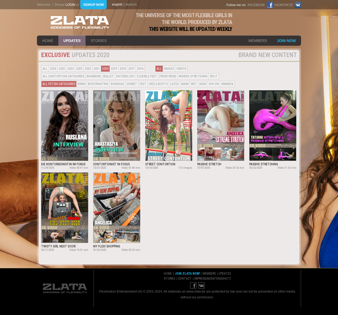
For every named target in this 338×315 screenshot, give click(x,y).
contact (184, 278)
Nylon (214, 84)
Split (214, 76)
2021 (96, 68)
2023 (79, 68)
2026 (53, 68)
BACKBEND (94, 76)
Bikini (82, 84)
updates (72, 41)
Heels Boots (158, 84)
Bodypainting (98, 84)
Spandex (227, 84)
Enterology (125, 76)
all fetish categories (59, 84)
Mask (185, 84)
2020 (105, 68)
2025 (62, 68)
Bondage (117, 84)
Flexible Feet (147, 76)
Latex (174, 84)
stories (99, 41)
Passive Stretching (193, 76)
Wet (194, 84)
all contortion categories (63, 76)
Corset (131, 84)
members (257, 41)
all (45, 68)
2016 (140, 68)
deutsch (131, 4)
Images (169, 68)
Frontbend (167, 76)
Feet (142, 84)
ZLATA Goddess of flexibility (80, 22)
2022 (88, 68)
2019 (114, 68)
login (70, 5)
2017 (131, 68)
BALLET (108, 76)
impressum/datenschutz (212, 278)
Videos (181, 68)
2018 (123, 68)
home (47, 41)
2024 (70, 68)
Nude (203, 84)
